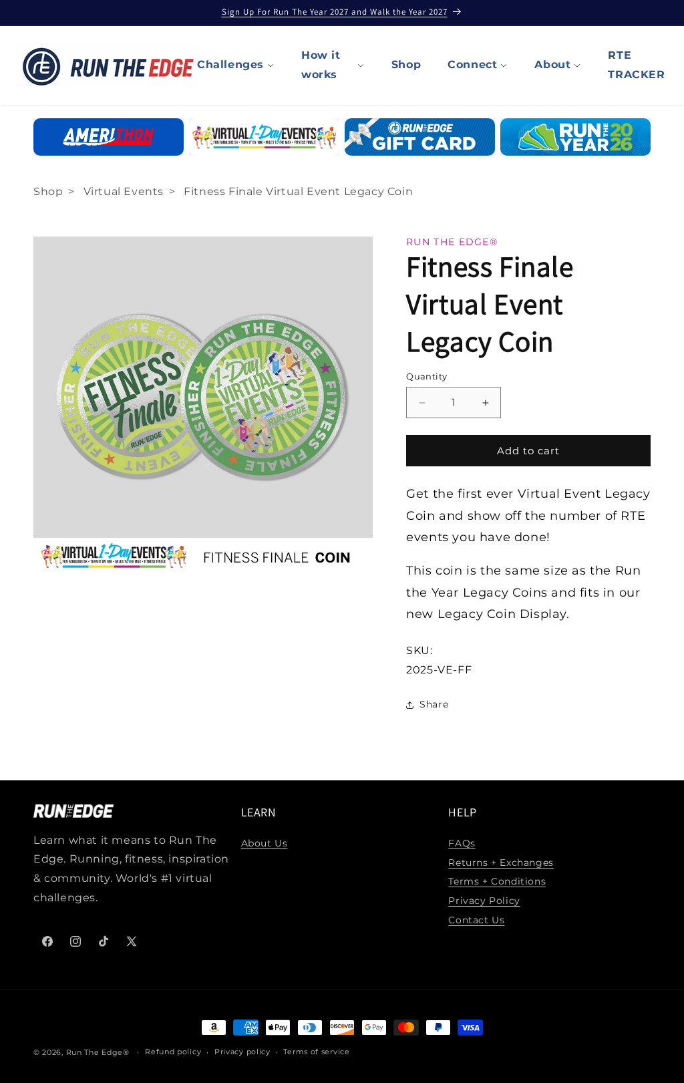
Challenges (230, 64)
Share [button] (433, 704)
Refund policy (173, 1051)
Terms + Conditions (497, 881)
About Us (264, 843)
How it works (321, 65)
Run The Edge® (98, 1052)
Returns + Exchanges (500, 863)
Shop (406, 64)
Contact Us (476, 920)
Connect (472, 64)
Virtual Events (123, 191)
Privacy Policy (484, 901)
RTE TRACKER (636, 65)
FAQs (461, 843)
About (552, 64)
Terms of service (316, 1051)
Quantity (426, 376)
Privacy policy (242, 1051)
